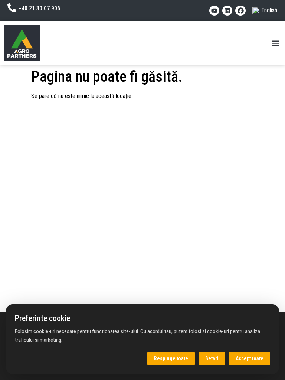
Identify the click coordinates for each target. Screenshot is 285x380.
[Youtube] (214, 11)
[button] (275, 43)
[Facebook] (240, 11)
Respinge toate (171, 358)
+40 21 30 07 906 (39, 8)
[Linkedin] (227, 11)
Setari (212, 358)
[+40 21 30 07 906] (11, 7)
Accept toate (249, 358)
